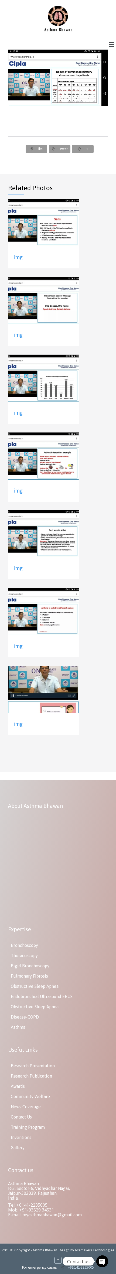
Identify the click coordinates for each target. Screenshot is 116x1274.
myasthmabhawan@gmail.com (52, 1214)
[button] (111, 44)
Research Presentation (33, 1065)
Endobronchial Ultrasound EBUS (42, 996)
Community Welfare (30, 1096)
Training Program (28, 1127)
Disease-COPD (25, 1017)
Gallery (18, 1147)
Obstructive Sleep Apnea (35, 986)
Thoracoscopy (24, 955)
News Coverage (26, 1106)
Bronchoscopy (24, 945)
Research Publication (31, 1076)
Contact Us (21, 1116)
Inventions (21, 1137)
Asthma (18, 1027)
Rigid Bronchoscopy (30, 965)
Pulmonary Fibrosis (29, 976)
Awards (18, 1086)
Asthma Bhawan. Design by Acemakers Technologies (73, 1250)
